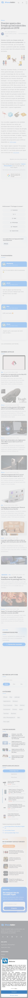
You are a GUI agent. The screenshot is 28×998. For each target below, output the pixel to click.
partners (10, 965)
